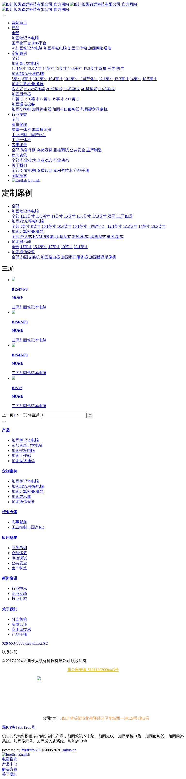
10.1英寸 (49, 226)
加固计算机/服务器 (28, 231)
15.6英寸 (84, 216)
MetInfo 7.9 (30, 750)
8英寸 (36, 226)
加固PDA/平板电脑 (28, 221)
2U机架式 (63, 237)
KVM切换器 (43, 237)
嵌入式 (26, 237)
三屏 (120, 216)
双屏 (111, 216)
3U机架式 (80, 237)
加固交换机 (30, 257)
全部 (15, 33)
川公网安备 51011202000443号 (93, 670)
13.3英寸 (43, 216)
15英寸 (70, 216)
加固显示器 (21, 242)
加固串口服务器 (74, 257)
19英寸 (67, 247)
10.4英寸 (64, 226)
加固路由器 (50, 257)
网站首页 (19, 23)
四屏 (129, 216)
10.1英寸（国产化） (90, 226)
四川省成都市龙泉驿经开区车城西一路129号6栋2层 (105, 718)
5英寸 (25, 226)
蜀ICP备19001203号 (18, 727)
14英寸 (57, 216)
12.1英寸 (27, 216)
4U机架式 (98, 237)
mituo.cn (69, 750)
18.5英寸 (158, 226)
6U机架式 (115, 237)
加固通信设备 (23, 252)
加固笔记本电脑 (25, 211)
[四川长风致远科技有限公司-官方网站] (93, 7)
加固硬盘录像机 (102, 257)
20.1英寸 (81, 247)
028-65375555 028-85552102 (25, 643)
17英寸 (54, 247)
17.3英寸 (99, 216)
